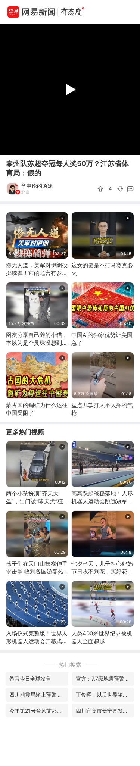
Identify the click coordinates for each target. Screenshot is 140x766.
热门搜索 (70, 664)
